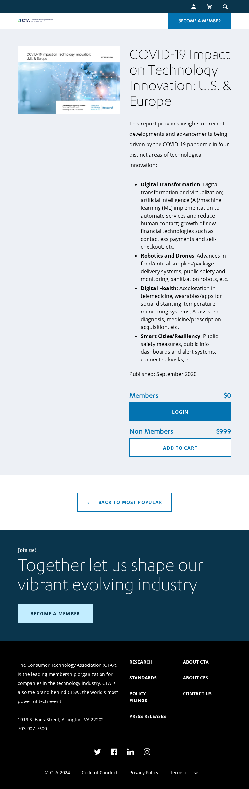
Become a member (55, 613)
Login (180, 412)
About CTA (196, 662)
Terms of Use (184, 773)
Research (141, 662)
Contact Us (197, 693)
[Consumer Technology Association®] (35, 20)
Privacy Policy (143, 773)
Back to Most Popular (129, 502)
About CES (195, 678)
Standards (143, 678)
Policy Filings (138, 696)
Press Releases (147, 716)
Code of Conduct (100, 773)
